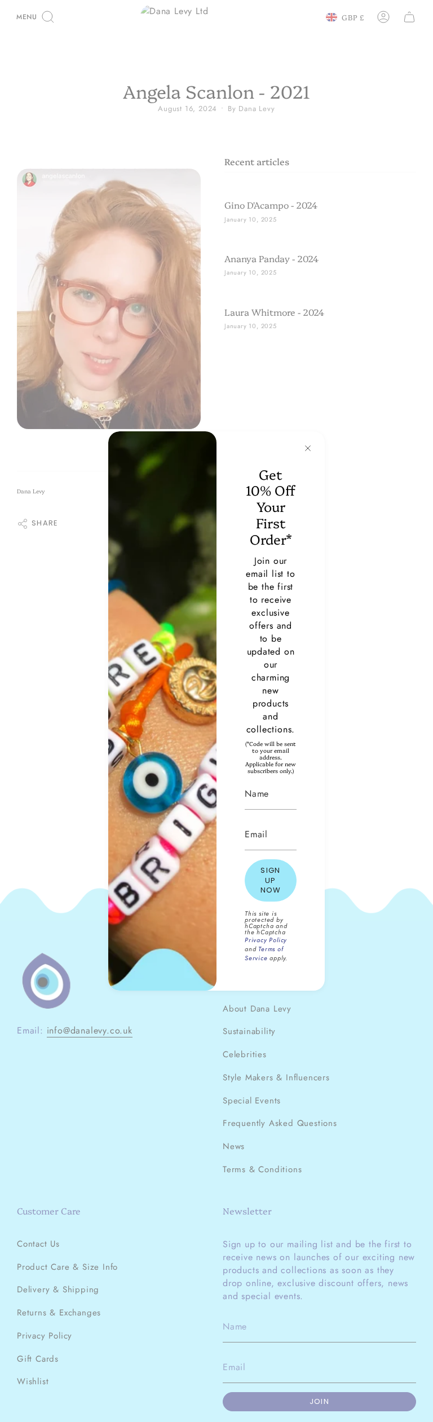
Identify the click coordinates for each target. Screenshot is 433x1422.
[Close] (307, 448)
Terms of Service (264, 953)
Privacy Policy (266, 939)
